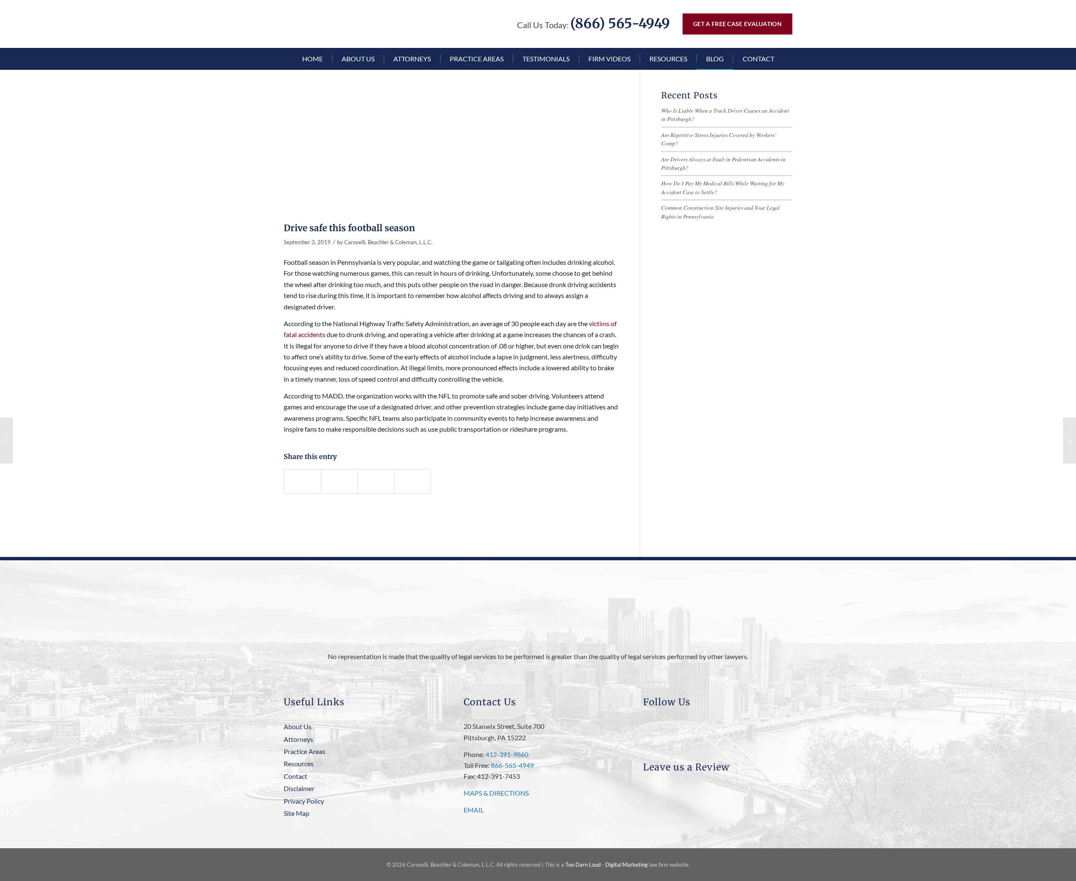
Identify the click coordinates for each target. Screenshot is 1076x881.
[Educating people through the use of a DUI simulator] (1069, 440)
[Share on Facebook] (302, 481)
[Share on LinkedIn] (376, 481)
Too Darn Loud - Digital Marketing (606, 864)
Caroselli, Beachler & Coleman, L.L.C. (388, 242)
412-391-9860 (506, 754)
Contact (295, 776)
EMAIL (474, 810)
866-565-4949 (512, 765)
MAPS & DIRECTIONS (496, 793)
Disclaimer (299, 788)
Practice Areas (304, 751)
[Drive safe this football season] (451, 154)
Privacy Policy (304, 801)
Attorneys (298, 739)
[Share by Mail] (412, 481)
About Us (297, 727)
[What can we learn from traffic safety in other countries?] (6, 440)
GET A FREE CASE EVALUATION (737, 23)
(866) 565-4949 (620, 23)
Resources (299, 764)
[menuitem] (312, 58)
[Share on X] (339, 481)
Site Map (296, 813)
